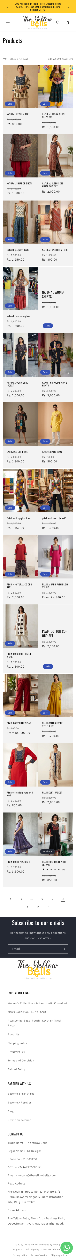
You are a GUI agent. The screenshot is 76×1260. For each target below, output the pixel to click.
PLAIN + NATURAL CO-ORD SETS (19, 586)
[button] (8, 22)
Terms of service (39, 1255)
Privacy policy (20, 1255)
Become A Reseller (19, 1102)
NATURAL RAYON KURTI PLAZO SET (53, 116)
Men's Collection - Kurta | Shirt (27, 1012)
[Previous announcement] (7, 7)
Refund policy (32, 1249)
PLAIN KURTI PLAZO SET (18, 861)
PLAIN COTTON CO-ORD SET (54, 633)
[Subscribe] (63, 949)
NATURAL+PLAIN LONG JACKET (17, 384)
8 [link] (63, 899)
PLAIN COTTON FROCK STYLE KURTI (52, 725)
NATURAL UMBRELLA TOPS (55, 249)
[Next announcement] (69, 7)
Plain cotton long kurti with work (20, 794)
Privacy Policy (16, 1051)
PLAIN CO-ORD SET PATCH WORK (19, 655)
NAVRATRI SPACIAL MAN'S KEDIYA (54, 384)
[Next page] (48, 907)
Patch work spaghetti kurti (20, 518)
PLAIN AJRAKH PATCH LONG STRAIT (55, 586)
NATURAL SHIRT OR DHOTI (19, 183)
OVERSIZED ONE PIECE (17, 451)
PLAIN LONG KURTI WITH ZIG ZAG (54, 863)
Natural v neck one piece (18, 316)
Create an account (19, 1120)
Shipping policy (17, 1043)
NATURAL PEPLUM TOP (18, 114)
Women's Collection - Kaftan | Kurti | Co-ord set (37, 1003)
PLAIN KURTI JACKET (52, 792)
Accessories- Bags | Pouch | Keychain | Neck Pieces (35, 1023)
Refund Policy (16, 1069)
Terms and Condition (21, 1060)
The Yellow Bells (32, 1244)
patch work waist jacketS (54, 518)
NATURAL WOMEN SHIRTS (53, 294)
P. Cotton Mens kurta (52, 451)
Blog (10, 1111)
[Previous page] (10, 899)
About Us (13, 1034)
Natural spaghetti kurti (18, 249)
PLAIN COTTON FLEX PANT (19, 723)
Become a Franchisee (21, 1093)
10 (38, 907)
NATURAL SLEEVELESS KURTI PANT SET (52, 185)
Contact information (53, 1249)
